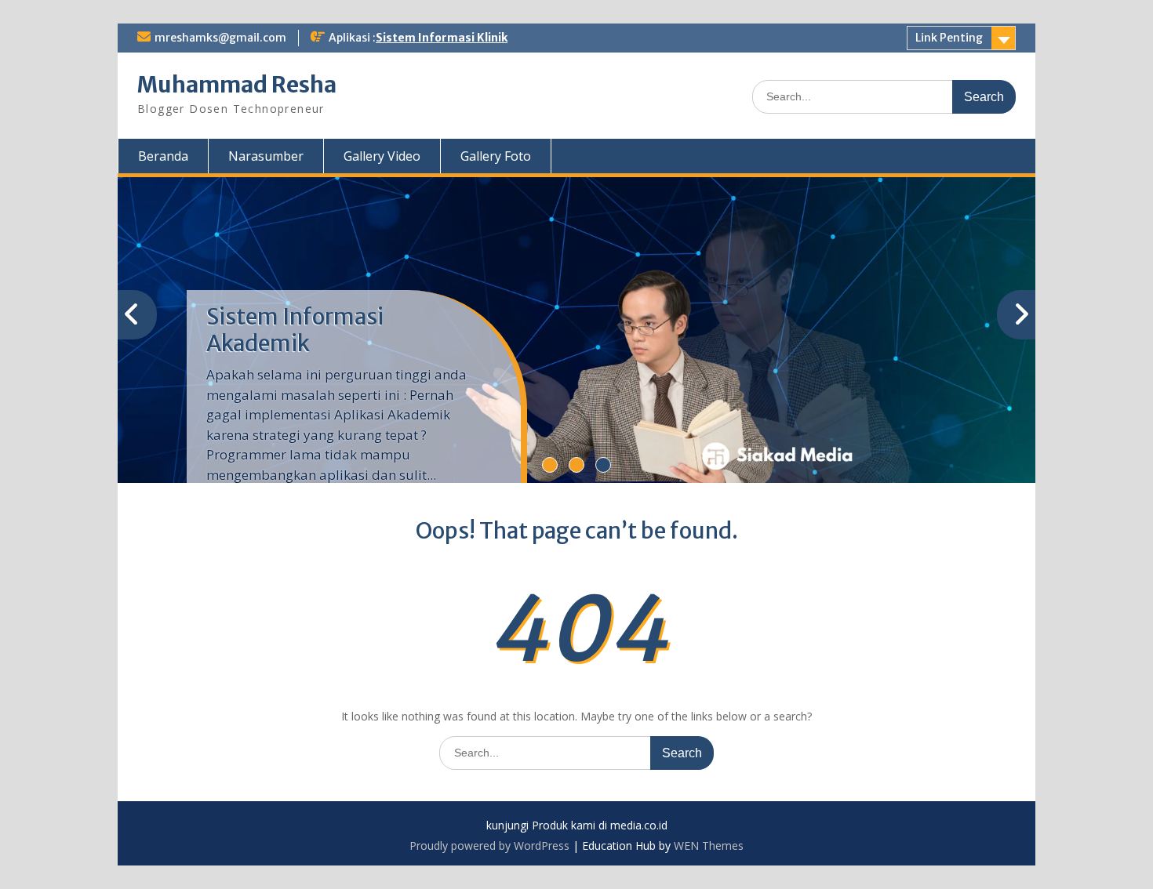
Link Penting (949, 38)
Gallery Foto (495, 156)
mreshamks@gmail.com (220, 38)
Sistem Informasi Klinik (441, 38)
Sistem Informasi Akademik (295, 330)
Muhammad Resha (236, 85)
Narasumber (266, 156)
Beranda (163, 156)
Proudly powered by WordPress (489, 845)
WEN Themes (709, 845)
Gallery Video (382, 156)
